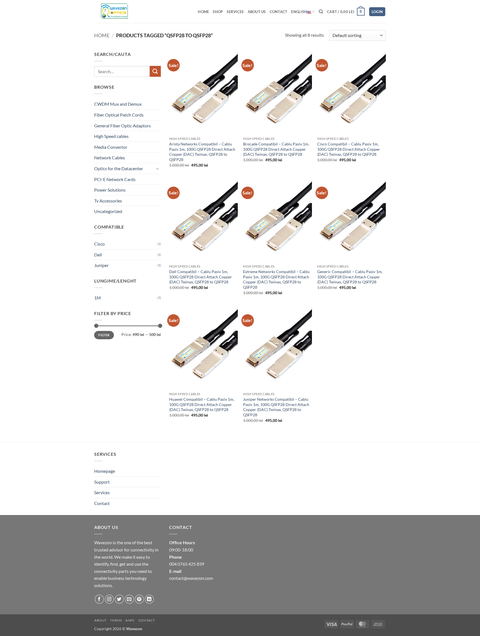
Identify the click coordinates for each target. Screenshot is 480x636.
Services (235, 11)
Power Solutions (110, 189)
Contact (279, 11)
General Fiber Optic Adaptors (122, 125)
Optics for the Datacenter (118, 168)
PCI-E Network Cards (115, 179)
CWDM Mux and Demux (118, 104)
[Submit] (155, 71)
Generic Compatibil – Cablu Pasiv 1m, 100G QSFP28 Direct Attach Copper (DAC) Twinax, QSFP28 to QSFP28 (349, 276)
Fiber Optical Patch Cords (119, 114)
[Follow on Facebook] (99, 599)
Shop (218, 11)
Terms (116, 620)
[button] (346, 11)
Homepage (104, 471)
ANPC (130, 620)
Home (203, 11)
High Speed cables (111, 136)
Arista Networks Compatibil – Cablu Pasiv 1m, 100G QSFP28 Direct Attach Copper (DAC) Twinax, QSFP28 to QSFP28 (202, 152)
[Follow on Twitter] (119, 599)
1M (97, 297)
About (100, 620)
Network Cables (109, 157)
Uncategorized (108, 211)
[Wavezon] (118, 11)
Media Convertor (110, 147)
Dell (98, 254)
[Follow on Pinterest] (139, 599)
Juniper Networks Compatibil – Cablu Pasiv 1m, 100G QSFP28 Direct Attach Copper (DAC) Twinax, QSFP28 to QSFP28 (276, 407)
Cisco (99, 243)
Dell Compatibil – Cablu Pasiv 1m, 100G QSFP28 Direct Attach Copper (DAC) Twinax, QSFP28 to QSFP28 (200, 276)
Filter (103, 335)
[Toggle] (157, 168)
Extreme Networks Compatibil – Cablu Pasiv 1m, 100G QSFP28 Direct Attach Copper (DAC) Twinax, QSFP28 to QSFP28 (276, 279)
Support (102, 481)
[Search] (321, 11)
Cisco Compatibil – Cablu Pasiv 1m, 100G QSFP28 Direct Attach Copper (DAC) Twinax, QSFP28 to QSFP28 (348, 149)
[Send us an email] (129, 599)
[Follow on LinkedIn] (149, 599)
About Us (257, 11)
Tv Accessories (108, 200)
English (299, 11)
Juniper (101, 265)
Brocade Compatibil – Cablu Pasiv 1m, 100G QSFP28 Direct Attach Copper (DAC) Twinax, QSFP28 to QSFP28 (276, 149)
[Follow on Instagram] (109, 599)
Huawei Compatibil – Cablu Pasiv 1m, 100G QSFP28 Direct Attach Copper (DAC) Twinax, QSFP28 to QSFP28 (201, 404)
